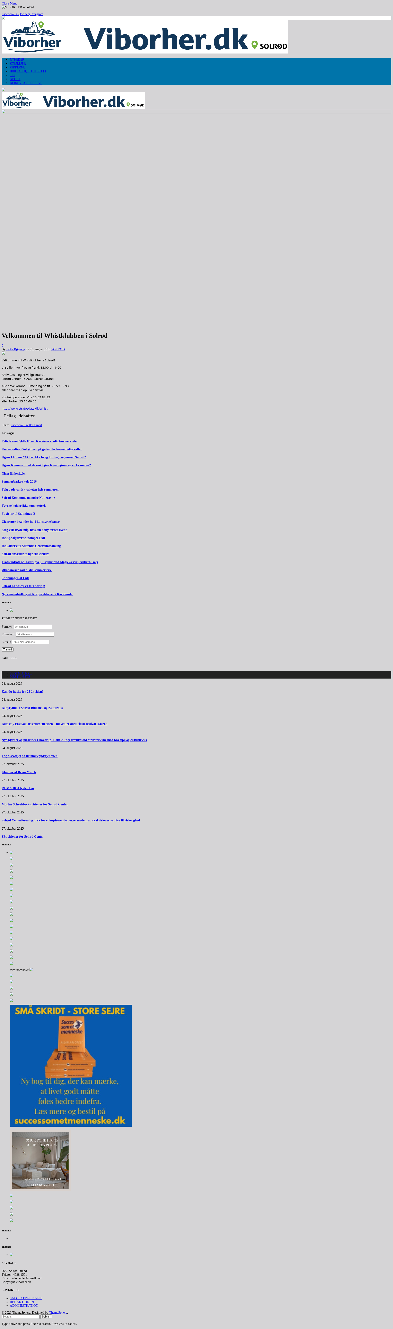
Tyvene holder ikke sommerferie (24, 505)
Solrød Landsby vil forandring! (23, 586)
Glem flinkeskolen (14, 473)
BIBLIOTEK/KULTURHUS (28, 71)
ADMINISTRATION (24, 1305)
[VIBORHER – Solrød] (145, 52)
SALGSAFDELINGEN (26, 1298)
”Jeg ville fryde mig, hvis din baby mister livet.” (34, 530)
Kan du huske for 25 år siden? (23, 691)
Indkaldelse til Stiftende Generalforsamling (31, 546)
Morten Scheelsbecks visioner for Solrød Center (35, 804)
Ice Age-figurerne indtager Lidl (23, 538)
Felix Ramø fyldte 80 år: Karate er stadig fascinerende (39, 441)
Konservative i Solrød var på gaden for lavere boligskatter (42, 449)
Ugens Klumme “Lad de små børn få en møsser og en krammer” (46, 465)
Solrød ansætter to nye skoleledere (25, 554)
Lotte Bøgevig (15, 349)
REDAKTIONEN (22, 1302)
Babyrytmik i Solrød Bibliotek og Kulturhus (32, 707)
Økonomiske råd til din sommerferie (27, 570)
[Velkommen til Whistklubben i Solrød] (196, 112)
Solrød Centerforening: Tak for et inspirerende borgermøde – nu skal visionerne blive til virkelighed (71, 820)
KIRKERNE (17, 67)
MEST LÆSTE (20, 676)
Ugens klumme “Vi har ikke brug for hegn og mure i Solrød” (44, 457)
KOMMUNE (18, 63)
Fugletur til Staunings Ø (18, 513)
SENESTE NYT (21, 673)
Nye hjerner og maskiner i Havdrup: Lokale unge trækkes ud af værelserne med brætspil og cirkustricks (74, 740)
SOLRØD (58, 349)
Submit (46, 1316)
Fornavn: (7, 626)
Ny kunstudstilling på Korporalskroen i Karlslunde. (37, 594)
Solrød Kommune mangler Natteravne (28, 497)
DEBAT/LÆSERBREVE (26, 83)
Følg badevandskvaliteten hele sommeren (30, 489)
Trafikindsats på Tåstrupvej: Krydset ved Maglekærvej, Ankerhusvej (50, 562)
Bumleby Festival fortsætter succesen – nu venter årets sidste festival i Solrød (54, 723)
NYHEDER (17, 59)
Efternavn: (8, 634)
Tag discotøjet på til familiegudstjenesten (30, 756)
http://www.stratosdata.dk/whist (24, 408)
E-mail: (7, 641)
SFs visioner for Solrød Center (23, 836)
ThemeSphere (58, 1312)
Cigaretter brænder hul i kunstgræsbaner (31, 521)
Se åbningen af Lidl (15, 578)
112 (12, 75)
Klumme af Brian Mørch (19, 772)
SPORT (15, 79)
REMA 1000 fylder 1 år (18, 788)
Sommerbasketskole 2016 (19, 481)
